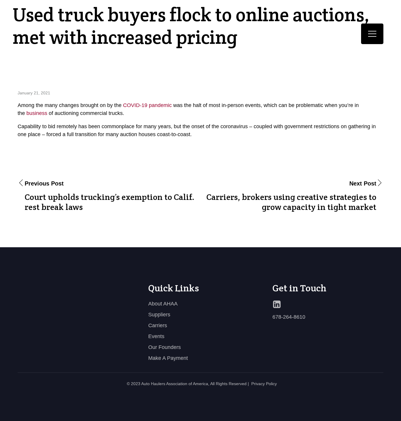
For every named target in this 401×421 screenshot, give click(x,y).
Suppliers (159, 315)
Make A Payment (168, 358)
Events (156, 336)
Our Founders (164, 347)
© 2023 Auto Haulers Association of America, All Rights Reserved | (188, 384)
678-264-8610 (288, 317)
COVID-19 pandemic (147, 105)
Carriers (157, 325)
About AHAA (163, 304)
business (36, 113)
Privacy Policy (264, 384)
